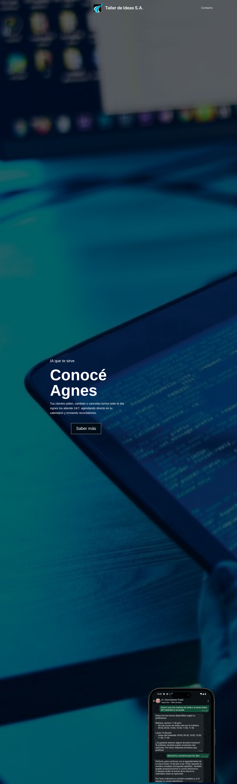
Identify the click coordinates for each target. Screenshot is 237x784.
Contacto (207, 7)
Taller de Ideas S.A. (124, 7)
